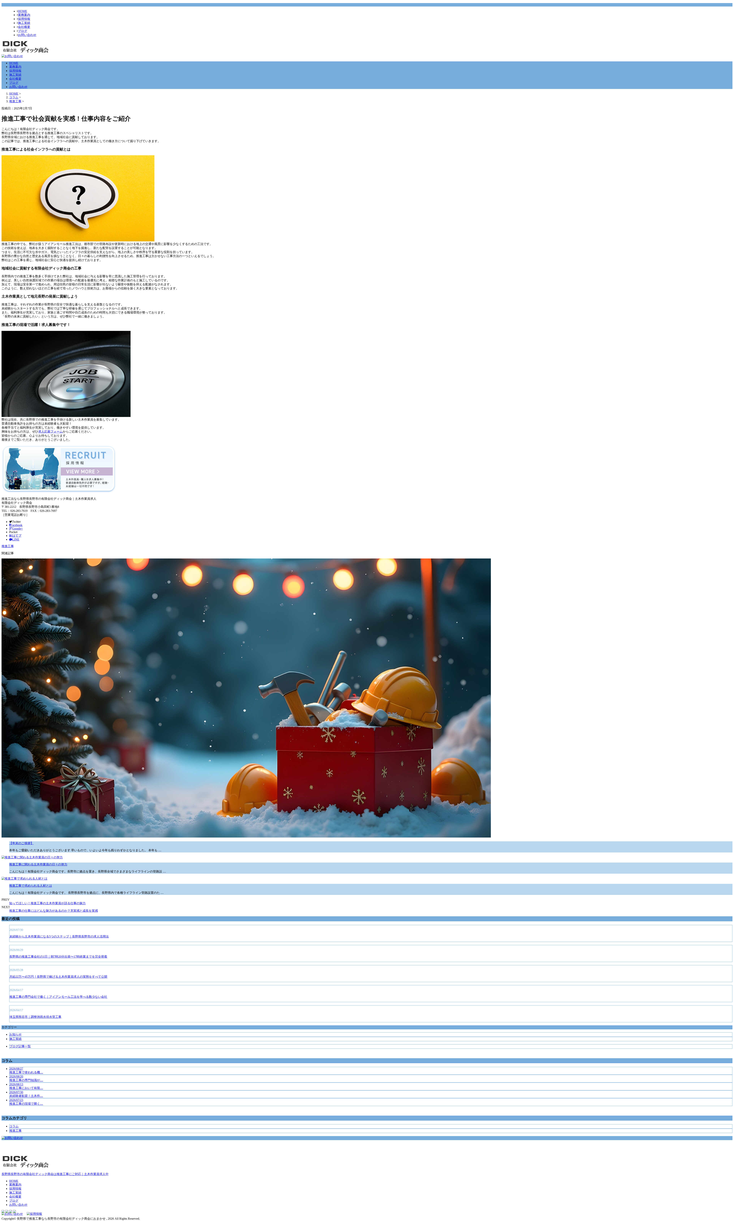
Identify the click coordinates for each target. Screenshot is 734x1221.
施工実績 (24, 22)
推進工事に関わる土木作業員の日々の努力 (38, 864)
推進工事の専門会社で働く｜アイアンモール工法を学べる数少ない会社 (58, 996)
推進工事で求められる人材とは (30, 885)
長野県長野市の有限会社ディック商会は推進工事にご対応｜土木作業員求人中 (55, 1174)
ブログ (22, 31)
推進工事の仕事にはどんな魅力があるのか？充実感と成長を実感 (53, 910)
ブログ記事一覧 (20, 1046)
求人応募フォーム (50, 431)
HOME (22, 11)
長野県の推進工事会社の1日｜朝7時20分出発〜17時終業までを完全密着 (58, 956)
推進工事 (15, 101)
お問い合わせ (27, 35)
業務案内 (24, 14)
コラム (14, 1126)
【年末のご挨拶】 (21, 843)
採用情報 (24, 18)
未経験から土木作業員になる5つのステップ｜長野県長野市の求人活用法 (59, 936)
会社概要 (24, 26)
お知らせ (15, 1034)
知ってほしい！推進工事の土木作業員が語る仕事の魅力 (47, 903)
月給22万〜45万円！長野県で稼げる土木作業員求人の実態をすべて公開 (58, 976)
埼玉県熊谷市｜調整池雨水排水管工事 (35, 1016)
